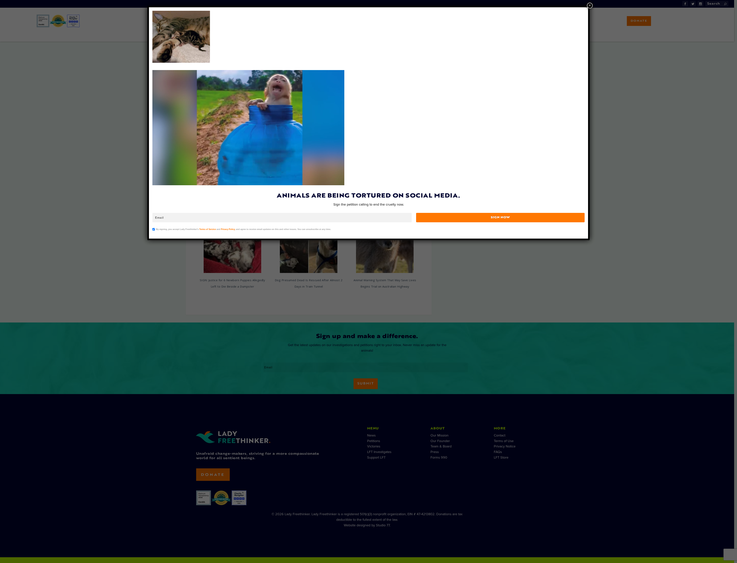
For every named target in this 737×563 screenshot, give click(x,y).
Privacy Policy (228, 229)
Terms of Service (207, 229)
